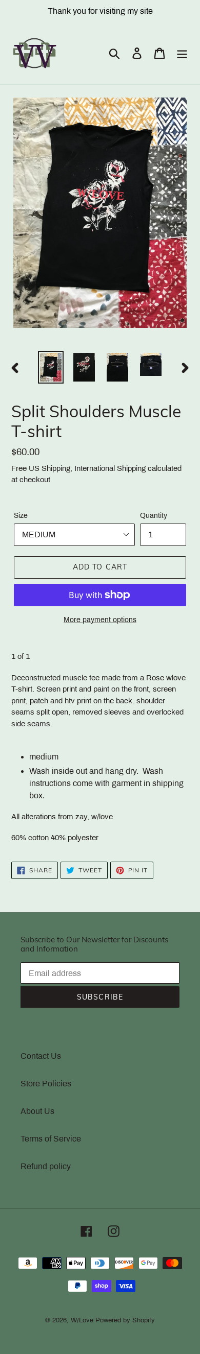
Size (21, 515)
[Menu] (182, 53)
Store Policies (46, 1083)
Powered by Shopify (125, 1320)
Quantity (153, 515)
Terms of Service (51, 1138)
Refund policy (46, 1166)
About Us (37, 1111)
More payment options (100, 620)
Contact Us (41, 1056)
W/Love (82, 1320)
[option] (51, 367)
